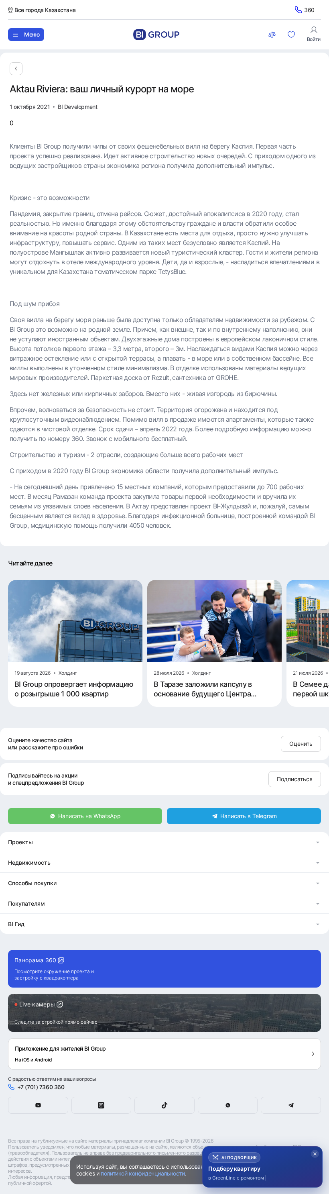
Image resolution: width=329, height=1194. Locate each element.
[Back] (16, 68)
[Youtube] (38, 1105)
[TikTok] (164, 1105)
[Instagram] (101, 1105)
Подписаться (295, 779)
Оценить (301, 743)
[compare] (273, 35)
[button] (164, 842)
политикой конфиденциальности (143, 1173)
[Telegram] (291, 1105)
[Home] (156, 34)
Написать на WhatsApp (89, 815)
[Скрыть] (315, 1154)
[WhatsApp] (228, 1105)
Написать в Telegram (248, 815)
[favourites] (292, 35)
